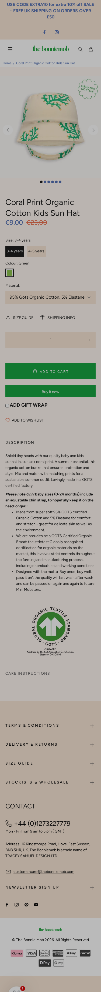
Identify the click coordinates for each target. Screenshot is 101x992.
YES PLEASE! (66, 497)
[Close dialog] (96, 476)
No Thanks (66, 504)
